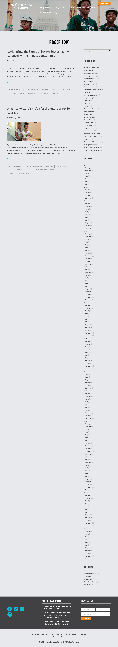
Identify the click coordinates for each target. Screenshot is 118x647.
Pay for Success (68, 89)
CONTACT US (104, 4)
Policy (11, 170)
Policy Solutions (60, 8)
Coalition (48, 8)
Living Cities (55, 89)
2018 (85, 391)
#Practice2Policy (89, 70)
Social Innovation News (91, 136)
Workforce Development (91, 147)
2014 (85, 528)
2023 (85, 231)
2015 (85, 493)
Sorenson (54, 93)
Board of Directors (90, 87)
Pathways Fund (88, 125)
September (88, 256)
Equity (86, 103)
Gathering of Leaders (90, 109)
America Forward (89, 78)
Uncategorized (88, 145)
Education (87, 101)
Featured (86, 106)
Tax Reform (87, 139)
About (39, 8)
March (87, 173)
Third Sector (65, 93)
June (86, 181)
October (87, 192)
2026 (85, 165)
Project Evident (19, 93)
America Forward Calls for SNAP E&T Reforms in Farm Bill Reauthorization (56, 623)
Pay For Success (88, 128)
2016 (85, 457)
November (88, 195)
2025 (85, 187)
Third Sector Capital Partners (19, 173)
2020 (85, 338)
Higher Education (89, 112)
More (9, 82)
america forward (32, 89)
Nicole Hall (87, 584)
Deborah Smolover (90, 582)
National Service (89, 117)
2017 (85, 421)
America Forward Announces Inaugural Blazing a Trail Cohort (57, 607)
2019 (85, 371)
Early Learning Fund (90, 98)
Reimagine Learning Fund (92, 134)
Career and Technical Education (94, 90)
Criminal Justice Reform (91, 95)
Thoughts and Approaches (92, 142)
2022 (85, 267)
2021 (85, 303)
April (86, 176)
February (88, 170)
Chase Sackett (88, 576)
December (88, 198)
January (87, 168)
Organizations (88, 123)
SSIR (28, 170)
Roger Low (31, 93)
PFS (10, 93)
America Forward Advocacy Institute (83, 8)
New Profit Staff (89, 120)
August (87, 223)
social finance (43, 93)
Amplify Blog (88, 81)
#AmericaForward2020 (16, 89)
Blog (55, 13)
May (86, 179)
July (86, 184)
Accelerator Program (90, 73)
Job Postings (88, 114)
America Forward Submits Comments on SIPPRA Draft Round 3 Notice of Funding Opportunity (56, 615)
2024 (85, 201)
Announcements (89, 84)
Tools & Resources (44, 13)
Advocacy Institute (90, 76)
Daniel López (88, 579)
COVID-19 (87, 92)
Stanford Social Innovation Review (44, 170)
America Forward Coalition (33, 166)
